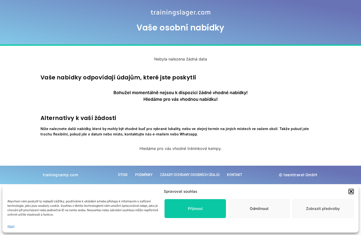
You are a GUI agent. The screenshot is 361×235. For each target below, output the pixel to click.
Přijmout (195, 208)
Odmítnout (259, 208)
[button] (351, 191)
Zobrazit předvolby (323, 208)
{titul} (10, 226)
